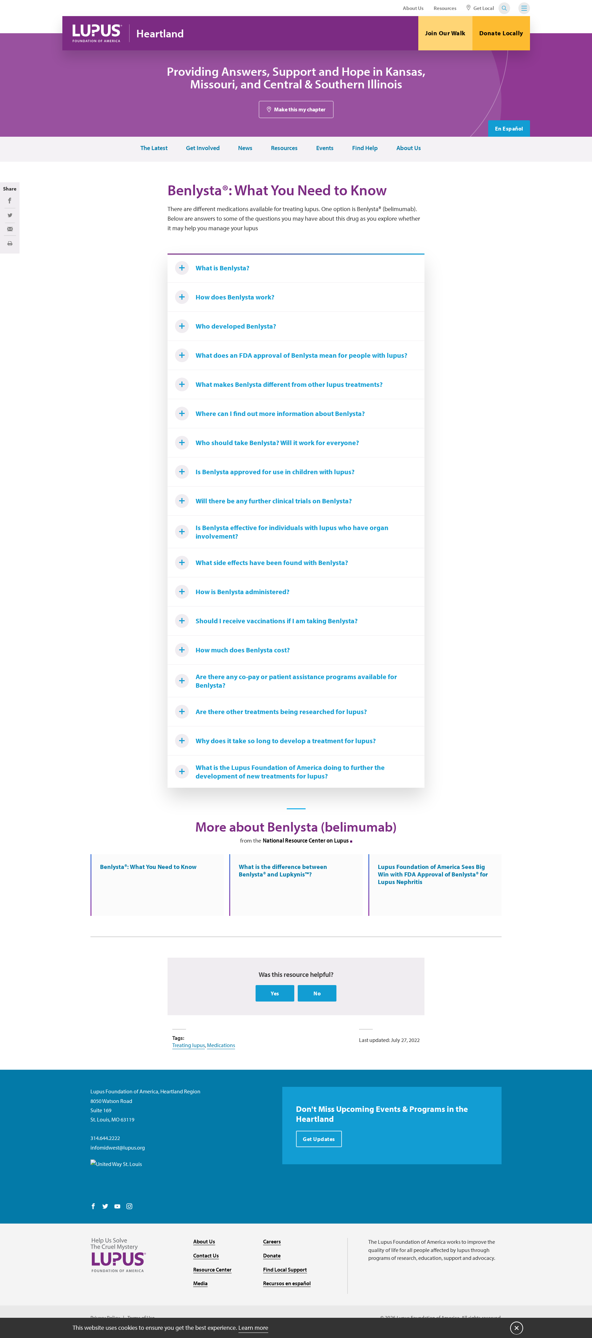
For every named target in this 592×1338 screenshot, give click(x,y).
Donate (272, 1255)
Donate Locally (501, 33)
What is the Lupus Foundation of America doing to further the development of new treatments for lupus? (290, 771)
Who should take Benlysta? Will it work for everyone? (277, 442)
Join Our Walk (445, 33)
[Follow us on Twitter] (105, 1206)
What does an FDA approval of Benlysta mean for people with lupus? (301, 355)
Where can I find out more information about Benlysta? (280, 413)
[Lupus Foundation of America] (97, 33)
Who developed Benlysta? (236, 326)
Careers (272, 1241)
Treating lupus (188, 1045)
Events (325, 148)
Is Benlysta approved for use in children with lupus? (275, 471)
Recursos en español (287, 1283)
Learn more (253, 1327)
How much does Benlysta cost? (243, 650)
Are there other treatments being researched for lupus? (281, 711)
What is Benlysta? (222, 267)
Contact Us (206, 1255)
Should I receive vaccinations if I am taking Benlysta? (277, 620)
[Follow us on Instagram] (129, 1206)
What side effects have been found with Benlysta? (272, 562)
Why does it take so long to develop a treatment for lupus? (286, 740)
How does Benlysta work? (235, 297)
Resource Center (212, 1269)
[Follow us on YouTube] (117, 1206)
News (245, 148)
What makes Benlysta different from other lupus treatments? (289, 384)
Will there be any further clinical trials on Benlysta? (274, 500)
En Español (509, 128)
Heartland (160, 33)
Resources (445, 8)
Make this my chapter (299, 109)
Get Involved (203, 148)
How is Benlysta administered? (242, 591)
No (317, 993)
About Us (413, 8)
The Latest (154, 148)
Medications (221, 1045)
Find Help (365, 148)
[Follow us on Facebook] (93, 1206)
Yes (275, 993)
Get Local (483, 8)
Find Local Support (285, 1269)
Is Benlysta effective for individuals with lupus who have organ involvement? (292, 531)
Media (200, 1283)
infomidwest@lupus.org (117, 1147)
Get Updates (319, 1139)
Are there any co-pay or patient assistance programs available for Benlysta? (296, 680)
